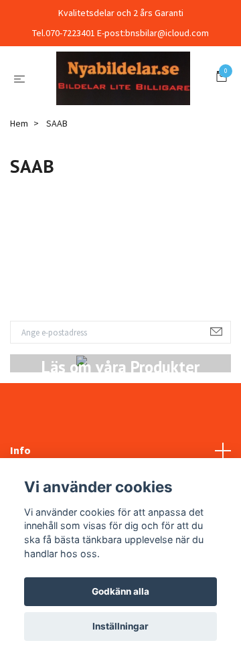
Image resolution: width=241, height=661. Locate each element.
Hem (19, 189)
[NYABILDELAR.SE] (117, 110)
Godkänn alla (120, 591)
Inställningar (120, 626)
